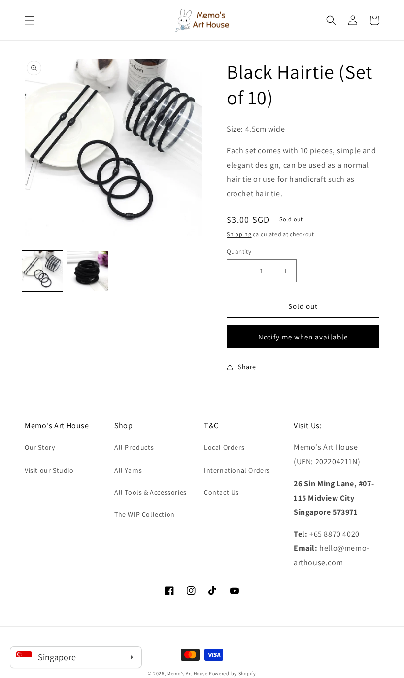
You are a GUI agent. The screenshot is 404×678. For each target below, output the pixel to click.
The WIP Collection (144, 514)
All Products (134, 447)
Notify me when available (303, 336)
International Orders (237, 470)
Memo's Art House (187, 673)
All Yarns (128, 470)
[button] (29, 20)
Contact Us (221, 492)
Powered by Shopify (232, 673)
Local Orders (224, 447)
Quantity (239, 251)
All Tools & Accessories (150, 492)
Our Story (40, 447)
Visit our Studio (49, 470)
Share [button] (247, 366)
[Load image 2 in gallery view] (87, 271)
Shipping (239, 233)
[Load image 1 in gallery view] (42, 271)
